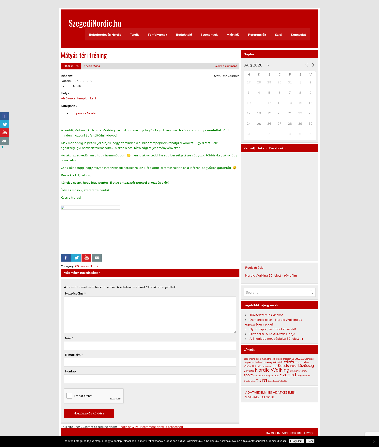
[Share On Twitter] (76, 258)
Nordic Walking (272, 370)
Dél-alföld (278, 362)
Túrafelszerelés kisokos (266, 315)
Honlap (70, 371)
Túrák (134, 34)
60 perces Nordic (84, 113)
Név (69, 338)
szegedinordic (303, 375)
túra (261, 379)
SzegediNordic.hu (95, 22)
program (302, 370)
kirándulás (257, 366)
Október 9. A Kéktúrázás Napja (272, 334)
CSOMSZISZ (298, 358)
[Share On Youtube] (86, 258)
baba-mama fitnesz (265, 358)
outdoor (294, 370)
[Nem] (374, 441)
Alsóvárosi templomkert (78, 98)
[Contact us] (97, 258)
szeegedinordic (271, 375)
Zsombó (272, 381)
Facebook (305, 362)
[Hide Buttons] (2, 148)
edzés (289, 361)
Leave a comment (226, 65)
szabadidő (258, 375)
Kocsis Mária (92, 65)
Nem (310, 441)
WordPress (288, 433)
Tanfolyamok (157, 34)
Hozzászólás (75, 293)
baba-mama (249, 358)
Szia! (278, 34)
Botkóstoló (184, 34)
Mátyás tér (249, 370)
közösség (306, 365)
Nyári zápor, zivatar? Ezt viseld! (273, 329)
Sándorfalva (249, 381)
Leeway (307, 433)
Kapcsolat (298, 34)
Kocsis (283, 365)
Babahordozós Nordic (105, 34)
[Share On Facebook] (66, 258)
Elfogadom (296, 441)
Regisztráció (254, 267)
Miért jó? (233, 34)
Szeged (288, 374)
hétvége (247, 366)
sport (248, 375)
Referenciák (257, 34)
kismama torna (270, 366)
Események (209, 34)
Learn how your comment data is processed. (151, 427)
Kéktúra (293, 366)
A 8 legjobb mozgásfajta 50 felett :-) (276, 338)
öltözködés (281, 381)
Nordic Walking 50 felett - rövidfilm (271, 275)
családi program (283, 358)
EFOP (297, 362)
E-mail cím (74, 354)
